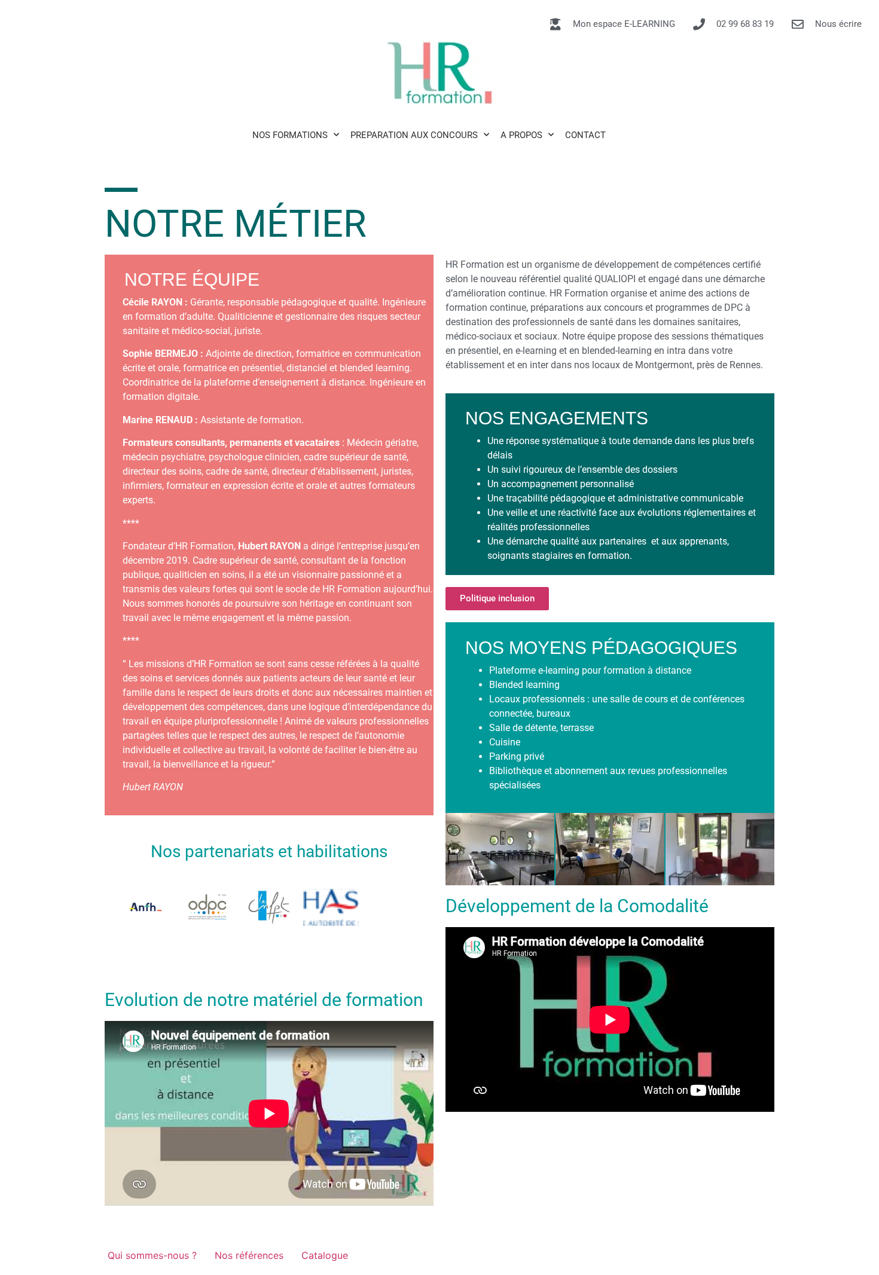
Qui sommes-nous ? (152, 1255)
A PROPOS (521, 135)
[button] (610, 797)
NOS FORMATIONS (290, 135)
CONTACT (585, 135)
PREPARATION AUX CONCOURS (414, 135)
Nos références (249, 1255)
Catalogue (324, 1255)
